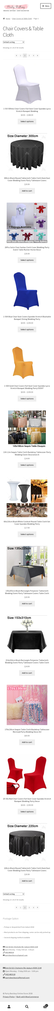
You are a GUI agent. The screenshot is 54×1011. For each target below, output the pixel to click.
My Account (9, 1007)
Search (27, 1007)
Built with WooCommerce (27, 996)
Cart (41, 1004)
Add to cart (27, 190)
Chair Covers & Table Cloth (22, 18)
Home (8, 18)
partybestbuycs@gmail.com (16, 955)
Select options (27, 121)
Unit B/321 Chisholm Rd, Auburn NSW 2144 (21, 947)
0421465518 (9, 952)
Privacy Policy (9, 996)
